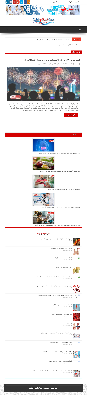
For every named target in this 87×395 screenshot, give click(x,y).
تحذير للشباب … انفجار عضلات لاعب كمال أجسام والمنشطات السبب (55, 296)
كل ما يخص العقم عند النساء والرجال (63, 258)
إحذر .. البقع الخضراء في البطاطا (64, 268)
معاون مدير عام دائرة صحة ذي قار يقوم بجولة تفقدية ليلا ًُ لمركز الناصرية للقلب (53, 277)
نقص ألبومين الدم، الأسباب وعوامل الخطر (62, 315)
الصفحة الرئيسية (70, 45)
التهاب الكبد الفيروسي (67, 324)
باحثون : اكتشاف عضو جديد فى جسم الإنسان (61, 249)
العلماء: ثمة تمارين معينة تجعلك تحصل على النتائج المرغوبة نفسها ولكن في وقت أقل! (57, 225)
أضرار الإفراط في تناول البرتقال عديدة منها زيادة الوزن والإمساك (56, 239)
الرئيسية (77, 2)
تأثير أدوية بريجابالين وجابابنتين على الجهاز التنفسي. (60, 362)
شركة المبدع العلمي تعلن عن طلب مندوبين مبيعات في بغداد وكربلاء (56, 333)
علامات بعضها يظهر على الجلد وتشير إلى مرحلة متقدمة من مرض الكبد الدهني (59, 153)
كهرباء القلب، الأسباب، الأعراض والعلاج (62, 305)
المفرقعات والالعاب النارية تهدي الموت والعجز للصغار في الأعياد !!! (52, 60)
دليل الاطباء (69, 2)
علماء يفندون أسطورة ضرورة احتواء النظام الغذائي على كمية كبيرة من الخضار (59, 171)
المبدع (76, 64)
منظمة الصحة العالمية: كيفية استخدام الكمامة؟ (61, 343)
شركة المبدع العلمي (58, 2)
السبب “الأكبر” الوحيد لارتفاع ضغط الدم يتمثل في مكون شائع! (64, 189)
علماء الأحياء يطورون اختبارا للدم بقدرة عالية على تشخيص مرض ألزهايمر (60, 207)
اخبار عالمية (51, 64)
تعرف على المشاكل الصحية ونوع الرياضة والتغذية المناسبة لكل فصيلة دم (54, 286)
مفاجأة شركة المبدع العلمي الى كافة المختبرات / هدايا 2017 (58, 352)
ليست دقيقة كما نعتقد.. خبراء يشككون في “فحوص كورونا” (54, 39)
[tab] (43, 233)
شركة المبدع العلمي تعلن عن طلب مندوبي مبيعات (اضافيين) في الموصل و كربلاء (52, 371)
